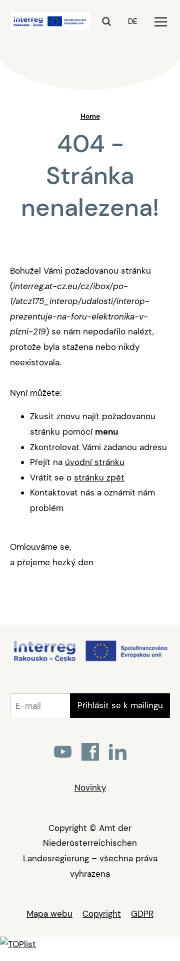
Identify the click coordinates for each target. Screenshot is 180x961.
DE (132, 21)
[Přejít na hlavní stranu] (90, 660)
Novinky (90, 787)
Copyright (101, 913)
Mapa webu (49, 913)
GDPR (142, 913)
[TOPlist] (18, 944)
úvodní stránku (94, 462)
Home (90, 116)
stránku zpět (99, 477)
